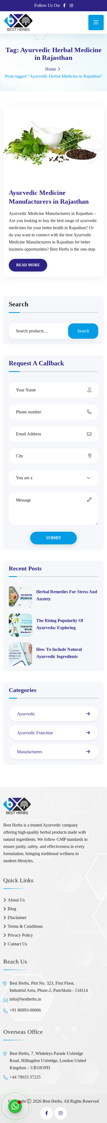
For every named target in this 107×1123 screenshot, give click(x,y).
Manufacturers (29, 751)
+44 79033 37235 (25, 1077)
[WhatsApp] (15, 1106)
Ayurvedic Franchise (35, 732)
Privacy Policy (20, 935)
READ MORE (28, 265)
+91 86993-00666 (25, 1010)
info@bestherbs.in (25, 999)
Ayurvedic (26, 714)
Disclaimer (17, 917)
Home (50, 69)
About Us (16, 900)
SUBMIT (53, 538)
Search (18, 304)
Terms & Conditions (25, 926)
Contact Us (17, 944)
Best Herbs (52, 1101)
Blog (12, 908)
